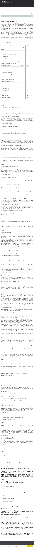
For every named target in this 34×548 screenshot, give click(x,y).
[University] (5, 2)
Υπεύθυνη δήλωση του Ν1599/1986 (8, 501)
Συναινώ (30, 546)
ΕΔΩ (17, 514)
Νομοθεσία (12, 546)
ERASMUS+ (20, 514)
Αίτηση (4, 495)
